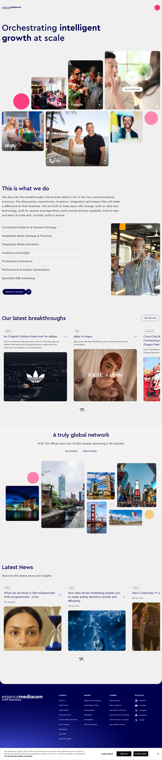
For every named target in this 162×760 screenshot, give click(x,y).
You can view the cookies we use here (18, 756)
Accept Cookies (141, 754)
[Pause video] (156, 106)
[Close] (158, 753)
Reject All (123, 754)
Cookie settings (107, 754)
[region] (81, 754)
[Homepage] (22, 697)
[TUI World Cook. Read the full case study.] (77, 138)
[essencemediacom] (11, 7)
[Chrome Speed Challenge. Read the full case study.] (85, 84)
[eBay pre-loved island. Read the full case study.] (23, 131)
